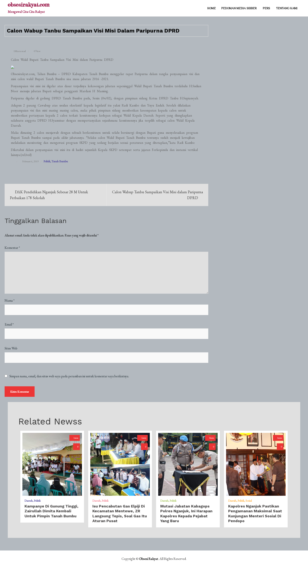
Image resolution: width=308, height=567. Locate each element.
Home (211, 8)
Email (9, 324)
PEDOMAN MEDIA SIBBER (239, 8)
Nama (9, 300)
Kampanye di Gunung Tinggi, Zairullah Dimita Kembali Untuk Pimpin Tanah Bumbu (51, 511)
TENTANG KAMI (287, 8)
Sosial (249, 500)
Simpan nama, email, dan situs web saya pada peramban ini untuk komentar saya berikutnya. (69, 376)
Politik (47, 161)
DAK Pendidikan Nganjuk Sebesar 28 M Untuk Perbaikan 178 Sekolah (49, 194)
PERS (266, 8)
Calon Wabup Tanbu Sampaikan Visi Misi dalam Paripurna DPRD (157, 194)
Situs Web (11, 348)
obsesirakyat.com (28, 4)
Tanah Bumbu (60, 161)
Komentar (12, 247)
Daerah (29, 500)
